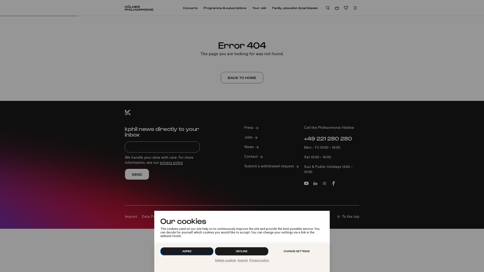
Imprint (243, 260)
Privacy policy (259, 260)
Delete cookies (225, 260)
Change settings (297, 251)
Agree (187, 251)
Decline (241, 251)
